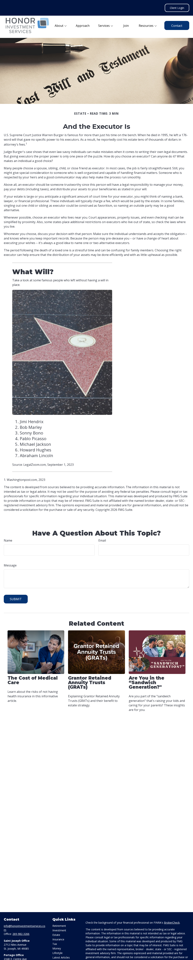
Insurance (58, 939)
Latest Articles (61, 957)
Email (102, 540)
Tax (54, 944)
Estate (56, 935)
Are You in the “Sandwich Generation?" (146, 682)
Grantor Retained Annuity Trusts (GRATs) (89, 682)
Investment (59, 930)
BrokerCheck (172, 922)
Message (10, 565)
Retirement (59, 926)
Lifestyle (57, 953)
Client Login (177, 8)
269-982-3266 (20, 934)
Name (8, 540)
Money (56, 948)
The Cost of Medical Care (33, 680)
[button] (61, 25)
